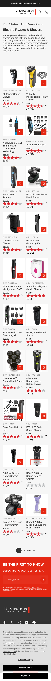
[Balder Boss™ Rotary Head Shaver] (14, 361)
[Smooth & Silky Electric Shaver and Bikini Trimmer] (37, 505)
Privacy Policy (31, 587)
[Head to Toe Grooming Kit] (37, 223)
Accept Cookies (25, 668)
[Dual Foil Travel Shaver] (14, 223)
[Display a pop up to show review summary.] (23, 103)
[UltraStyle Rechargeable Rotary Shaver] (37, 361)
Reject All (25, 676)
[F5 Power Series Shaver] (14, 77)
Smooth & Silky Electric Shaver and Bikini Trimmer (36, 525)
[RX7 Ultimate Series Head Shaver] (37, 177)
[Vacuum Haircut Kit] (37, 125)
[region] (25, 652)
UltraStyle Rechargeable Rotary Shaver (33, 381)
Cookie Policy (10, 654)
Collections (13, 24)
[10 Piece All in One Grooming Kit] (14, 315)
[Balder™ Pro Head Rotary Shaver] (14, 505)
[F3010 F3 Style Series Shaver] (37, 410)
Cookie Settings (25, 660)
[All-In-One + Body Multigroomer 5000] (14, 269)
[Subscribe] (43, 580)
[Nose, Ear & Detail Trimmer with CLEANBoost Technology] (14, 125)
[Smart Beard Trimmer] (14, 177)
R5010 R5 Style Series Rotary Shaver (34, 476)
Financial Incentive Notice (17, 589)
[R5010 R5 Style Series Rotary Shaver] (37, 456)
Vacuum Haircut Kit (36, 144)
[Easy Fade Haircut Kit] (14, 410)
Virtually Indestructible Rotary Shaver (37, 97)
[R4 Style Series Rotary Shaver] (14, 456)
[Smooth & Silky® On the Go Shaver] (37, 269)
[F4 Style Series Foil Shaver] (37, 315)
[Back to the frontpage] (4, 24)
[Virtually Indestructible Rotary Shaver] (37, 77)
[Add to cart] (20, 83)
